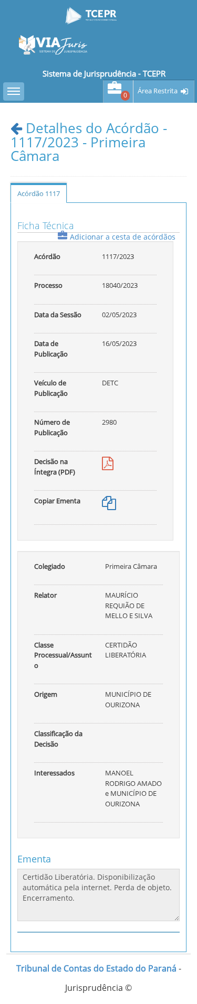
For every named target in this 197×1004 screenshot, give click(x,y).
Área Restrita (158, 91)
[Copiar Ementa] (109, 505)
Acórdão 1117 (38, 193)
